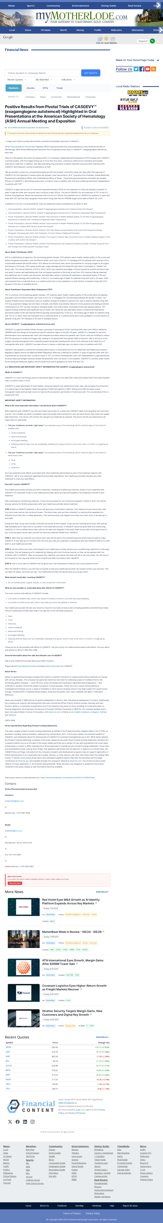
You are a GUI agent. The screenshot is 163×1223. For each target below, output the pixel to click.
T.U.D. (142, 1169)
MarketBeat (50, 914)
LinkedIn (77, 712)
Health (52, 1156)
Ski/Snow (30, 1156)
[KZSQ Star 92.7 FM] (127, 100)
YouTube (103, 712)
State (28, 30)
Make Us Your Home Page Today (135, 60)
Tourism (7, 1183)
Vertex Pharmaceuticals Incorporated (20, 147)
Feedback (62, 1206)
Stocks (31, 87)
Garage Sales (123, 1169)
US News (45, 30)
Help (112, 1206)
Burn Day (30, 1149)
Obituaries (137, 30)
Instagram (95, 712)
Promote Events (124, 1163)
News (11, 5)
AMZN (8, 1047)
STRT (92, 1026)
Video (142, 1159)
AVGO (58, 950)
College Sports (33, 1180)
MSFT (8, 1074)
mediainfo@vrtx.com (13, 831)
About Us (44, 1206)
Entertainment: (80, 1146)
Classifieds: (123, 1146)
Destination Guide (57, 1166)
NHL (28, 1173)
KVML (74, 1173)
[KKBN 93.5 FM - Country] (128, 107)
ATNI (77, 975)
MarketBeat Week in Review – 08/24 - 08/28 (73, 931)
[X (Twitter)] (10, 1122)
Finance (97, 1186)
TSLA (8, 1088)
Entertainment (80, 5)
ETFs (45, 87)
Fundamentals (100, 1183)
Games (75, 1159)
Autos (120, 1156)
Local (12, 30)
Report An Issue (130, 1206)
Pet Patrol (53, 1173)
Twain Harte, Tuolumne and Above (101, 1163)
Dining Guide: (102, 1146)
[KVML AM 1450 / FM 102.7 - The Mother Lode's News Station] (138, 92)
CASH (65, 950)
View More (101, 891)
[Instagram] (32, 1122)
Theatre (75, 1153)
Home (28, 1206)
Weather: (31, 1146)
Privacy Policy (93, 1213)
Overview (30, 96)
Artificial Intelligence (73, 914)
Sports (31, 5)
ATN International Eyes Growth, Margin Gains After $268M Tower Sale (72, 962)
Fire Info (52, 1176)
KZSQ (74, 1176)
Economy (86, 914)
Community (53, 5)
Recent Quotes (15, 79)
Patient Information (53, 666)
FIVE (78, 950)
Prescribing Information (27, 666)
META (8, 1070)
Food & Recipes (79, 1163)
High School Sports (35, 1183)
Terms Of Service (77, 1113)
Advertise (96, 1206)
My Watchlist (42, 79)
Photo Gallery (146, 1173)
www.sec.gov (23, 761)
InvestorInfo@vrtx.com (14, 801)
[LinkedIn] (25, 1122)
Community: (56, 1146)
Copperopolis (100, 1176)
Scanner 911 (146, 1153)
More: (143, 1146)
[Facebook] (17, 1122)
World (63, 30)
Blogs (51, 1159)
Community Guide (57, 1163)
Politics (6, 1169)
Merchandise (123, 1153)
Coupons (144, 1176)
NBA (28, 1170)
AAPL (8, 1051)
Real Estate (134, 5)
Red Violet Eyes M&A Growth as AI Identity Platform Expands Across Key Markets (71, 901)
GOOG (9, 1065)
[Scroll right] (158, 5)
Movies (75, 1149)
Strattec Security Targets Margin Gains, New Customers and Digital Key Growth (72, 1012)
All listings (98, 1149)
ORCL (8, 1084)
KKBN (74, 1179)
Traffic (97, 30)
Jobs (119, 1149)
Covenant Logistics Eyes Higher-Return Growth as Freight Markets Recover (74, 987)
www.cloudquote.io (67, 1102)
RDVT (52, 921)
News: (6, 1146)
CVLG (68, 1000)
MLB (28, 1166)
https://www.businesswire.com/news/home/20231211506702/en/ (67, 777)
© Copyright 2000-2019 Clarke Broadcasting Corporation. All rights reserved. (81, 1219)
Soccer (29, 1176)
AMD (52, 950)
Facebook (86, 712)
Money (80, 30)
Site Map (79, 1206)
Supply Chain (70, 1026)
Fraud (94, 914)
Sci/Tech (7, 1179)
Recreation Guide (57, 1169)
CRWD (72, 950)
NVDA (8, 1079)
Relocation (99, 1193)
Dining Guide (108, 5)
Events (52, 1149)
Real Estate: (101, 1179)
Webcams (116, 30)
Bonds (85, 943)
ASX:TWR (69, 975)
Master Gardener (102, 1196)
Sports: (30, 1160)
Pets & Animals (124, 1173)
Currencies (56, 96)
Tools (59, 87)
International (73, 96)
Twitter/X (12, 715)
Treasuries (90, 96)
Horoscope (77, 1156)
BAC (8, 1061)
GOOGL (85, 950)
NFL (27, 1163)
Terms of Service (72, 1213)
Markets (13, 87)
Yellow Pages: (146, 1179)
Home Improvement (103, 1190)
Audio (142, 1149)
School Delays (9, 1176)
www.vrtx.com (54, 712)
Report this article (15, 883)
